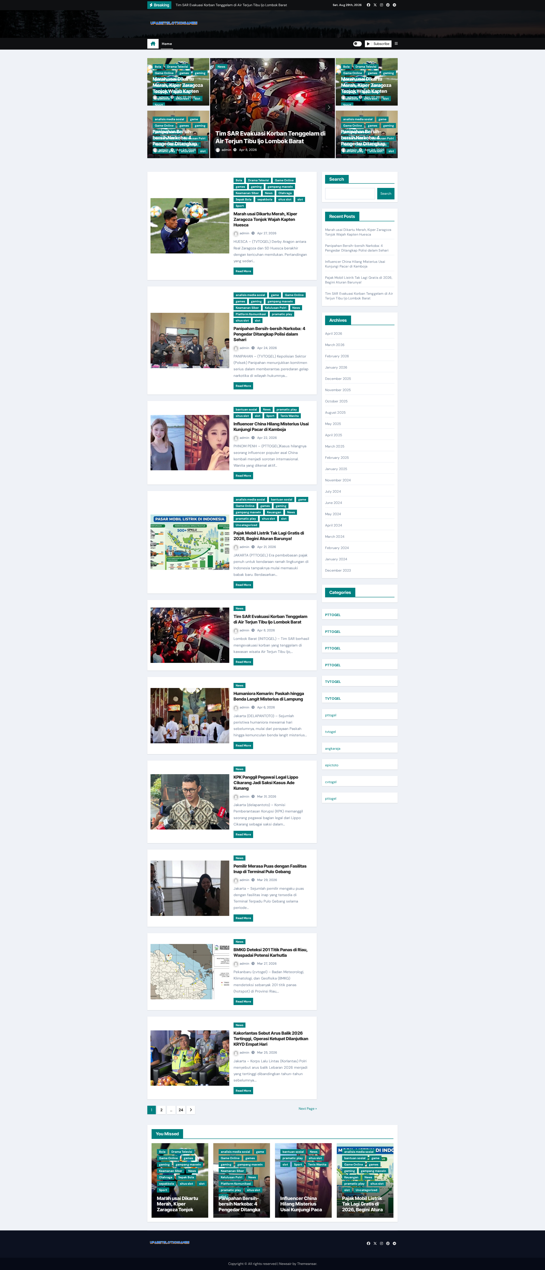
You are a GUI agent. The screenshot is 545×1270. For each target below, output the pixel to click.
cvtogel (331, 782)
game (194, 119)
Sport (159, 105)
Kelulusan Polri (275, 308)
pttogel (330, 715)
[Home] (153, 44)
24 (181, 1110)
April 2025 (333, 435)
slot (260, 79)
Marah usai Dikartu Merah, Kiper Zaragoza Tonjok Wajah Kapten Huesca (265, 219)
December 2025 (338, 378)
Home (167, 43)
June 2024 (333, 503)
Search (336, 179)
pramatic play (282, 314)
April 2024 (333, 525)
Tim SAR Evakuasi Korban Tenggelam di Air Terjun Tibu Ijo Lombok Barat (359, 295)
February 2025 (337, 457)
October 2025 (336, 401)
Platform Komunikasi (251, 314)
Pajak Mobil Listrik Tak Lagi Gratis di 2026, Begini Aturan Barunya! (358, 280)
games (184, 73)
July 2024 (333, 491)
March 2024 (334, 536)
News (282, 73)
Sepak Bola (319, 73)
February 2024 (337, 548)
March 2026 (334, 345)
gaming (200, 73)
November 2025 (338, 390)
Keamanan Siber (260, 73)
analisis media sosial (169, 119)
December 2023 (338, 570)
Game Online (164, 73)
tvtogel (330, 731)
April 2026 (333, 333)
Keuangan (274, 512)
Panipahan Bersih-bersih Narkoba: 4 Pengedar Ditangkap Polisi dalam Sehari (269, 334)
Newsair (285, 1263)
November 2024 (338, 480)
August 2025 (335, 412)
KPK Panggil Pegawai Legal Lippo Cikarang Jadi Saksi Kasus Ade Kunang (266, 783)
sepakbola (225, 79)
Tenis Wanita (289, 416)
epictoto (331, 765)
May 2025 (333, 424)
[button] (396, 44)
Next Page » (308, 1108)
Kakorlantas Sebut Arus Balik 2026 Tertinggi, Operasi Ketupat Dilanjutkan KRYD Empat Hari (271, 1039)
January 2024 (336, 559)
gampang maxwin (230, 73)
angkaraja (332, 748)
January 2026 (336, 367)
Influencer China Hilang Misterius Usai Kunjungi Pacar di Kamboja (355, 264)
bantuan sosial (246, 409)
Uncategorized (246, 525)
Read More (243, 271)
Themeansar (306, 1263)
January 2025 (336, 469)
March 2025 (334, 446)
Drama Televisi (177, 67)
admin (164, 97)
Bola (158, 67)
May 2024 (333, 514)
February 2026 (337, 356)
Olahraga (298, 73)
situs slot (245, 79)
